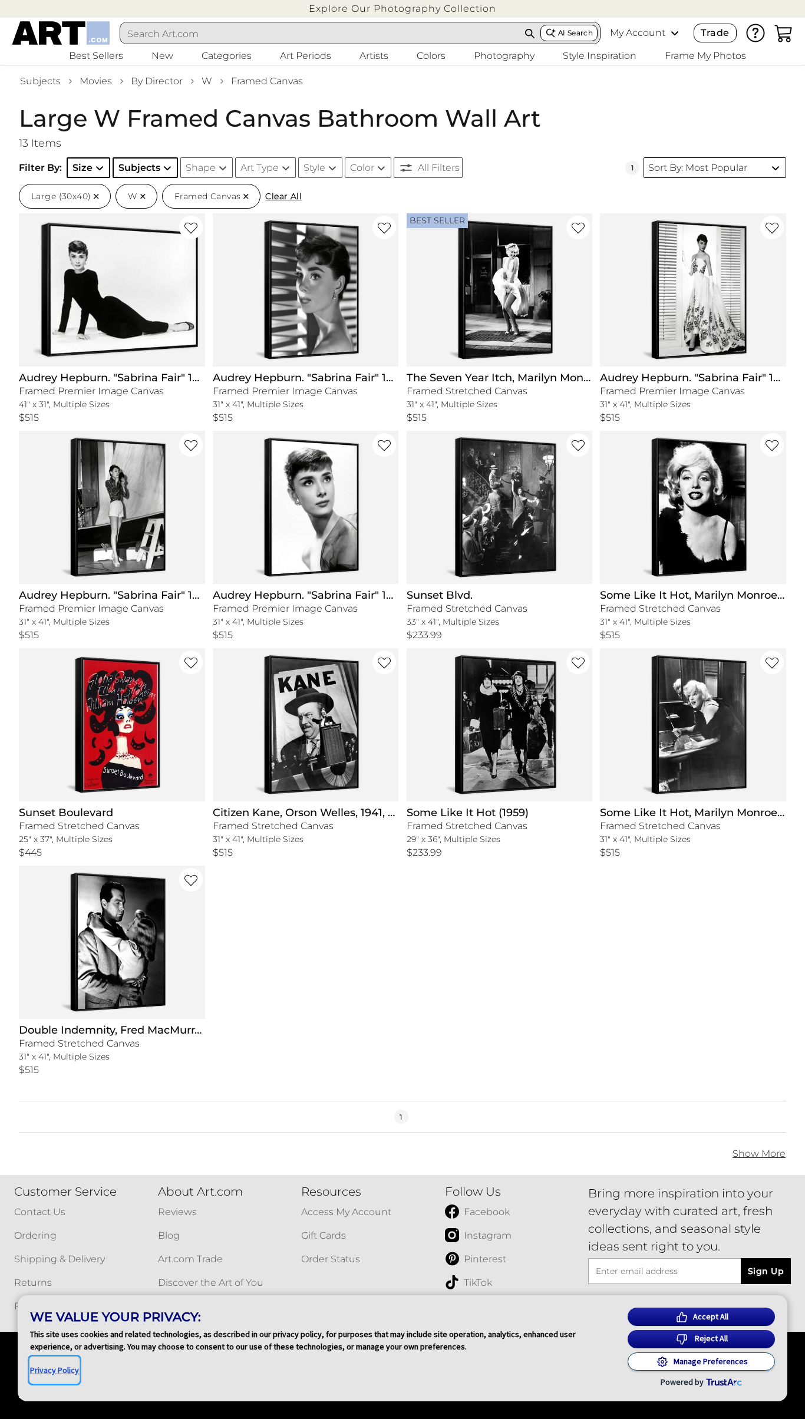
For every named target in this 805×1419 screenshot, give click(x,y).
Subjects (40, 81)
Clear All (283, 196)
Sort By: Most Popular (697, 167)
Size (82, 167)
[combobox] (319, 33)
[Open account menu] (674, 33)
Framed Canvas (267, 81)
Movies (96, 81)
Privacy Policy (54, 1370)
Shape (201, 167)
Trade (715, 32)
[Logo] (61, 33)
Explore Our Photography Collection (402, 8)
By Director (157, 81)
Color (362, 167)
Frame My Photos (705, 55)
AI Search (575, 32)
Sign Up (766, 1271)
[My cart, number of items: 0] (783, 33)
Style (314, 167)
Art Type (259, 167)
